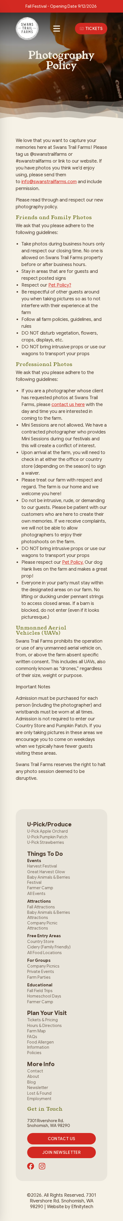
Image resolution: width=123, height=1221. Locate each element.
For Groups (39, 960)
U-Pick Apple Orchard (47, 831)
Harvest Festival (42, 866)
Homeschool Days (44, 996)
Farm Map (36, 1031)
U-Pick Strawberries (45, 842)
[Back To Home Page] (27, 28)
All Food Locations (44, 952)
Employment (39, 1098)
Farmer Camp (40, 887)
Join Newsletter (61, 1152)
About (33, 1076)
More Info (41, 1064)
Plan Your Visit (47, 1013)
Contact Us (62, 1138)
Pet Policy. (73, 562)
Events (34, 860)
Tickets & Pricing (42, 1019)
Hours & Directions (44, 1025)
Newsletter (37, 1087)
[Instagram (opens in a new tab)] (42, 1166)
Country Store (40, 941)
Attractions (39, 901)
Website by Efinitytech (70, 1207)
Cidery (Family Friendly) (49, 947)
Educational (39, 985)
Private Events (40, 971)
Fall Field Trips (40, 990)
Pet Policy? (59, 285)
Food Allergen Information (40, 1045)
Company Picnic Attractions (42, 925)
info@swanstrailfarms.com (49, 182)
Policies (34, 1052)
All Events (36, 893)
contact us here (68, 404)
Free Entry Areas (44, 935)
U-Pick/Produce (49, 824)
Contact (35, 1071)
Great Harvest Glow (46, 871)
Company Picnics (43, 966)
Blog (31, 1082)
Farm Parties (39, 977)
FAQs (32, 1036)
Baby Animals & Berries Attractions (48, 915)
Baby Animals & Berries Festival (48, 880)
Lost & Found (39, 1093)
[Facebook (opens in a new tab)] (30, 1166)
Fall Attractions (41, 907)
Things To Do (45, 854)
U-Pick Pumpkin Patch (47, 837)
